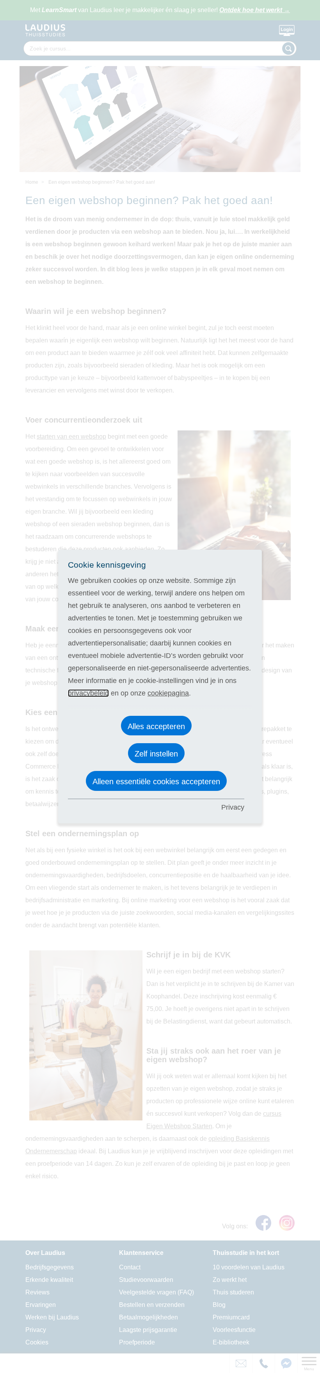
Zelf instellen (156, 753)
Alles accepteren (156, 726)
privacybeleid (88, 693)
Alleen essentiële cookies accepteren (156, 781)
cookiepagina (168, 693)
